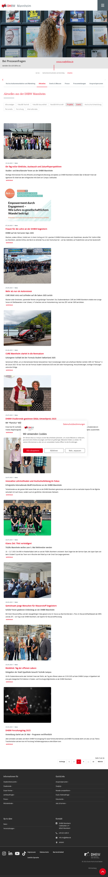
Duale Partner (8, 791)
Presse (67, 84)
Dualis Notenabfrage (63, 795)
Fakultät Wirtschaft (56, 105)
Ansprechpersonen (96, 84)
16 (93, 761)
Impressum (32, 852)
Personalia (9, 109)
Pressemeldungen (79, 84)
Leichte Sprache (33, 858)
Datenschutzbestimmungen (74, 424)
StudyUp (58, 786)
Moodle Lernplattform (63, 791)
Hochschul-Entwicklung (93, 105)
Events (78, 105)
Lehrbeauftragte (8, 795)
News (5, 824)
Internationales (32, 109)
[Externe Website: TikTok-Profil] (24, 853)
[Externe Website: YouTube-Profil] (17, 853)
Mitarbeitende (8, 803)
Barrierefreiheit (58, 852)
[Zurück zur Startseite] (92, 855)
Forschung (20, 109)
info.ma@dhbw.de (65, 838)
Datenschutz (44, 852)
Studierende (7, 786)
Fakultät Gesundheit (40, 105)
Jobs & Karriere (61, 803)
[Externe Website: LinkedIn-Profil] (10, 853)
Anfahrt (61, 842)
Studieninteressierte (10, 782)
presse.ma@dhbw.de (64, 61)
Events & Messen (55, 84)
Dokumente (60, 799)
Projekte (70, 105)
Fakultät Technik (23, 105)
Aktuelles (42, 84)
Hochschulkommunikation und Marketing (20, 84)
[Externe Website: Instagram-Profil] (4, 853)
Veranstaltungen (8, 828)
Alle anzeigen (9, 105)
